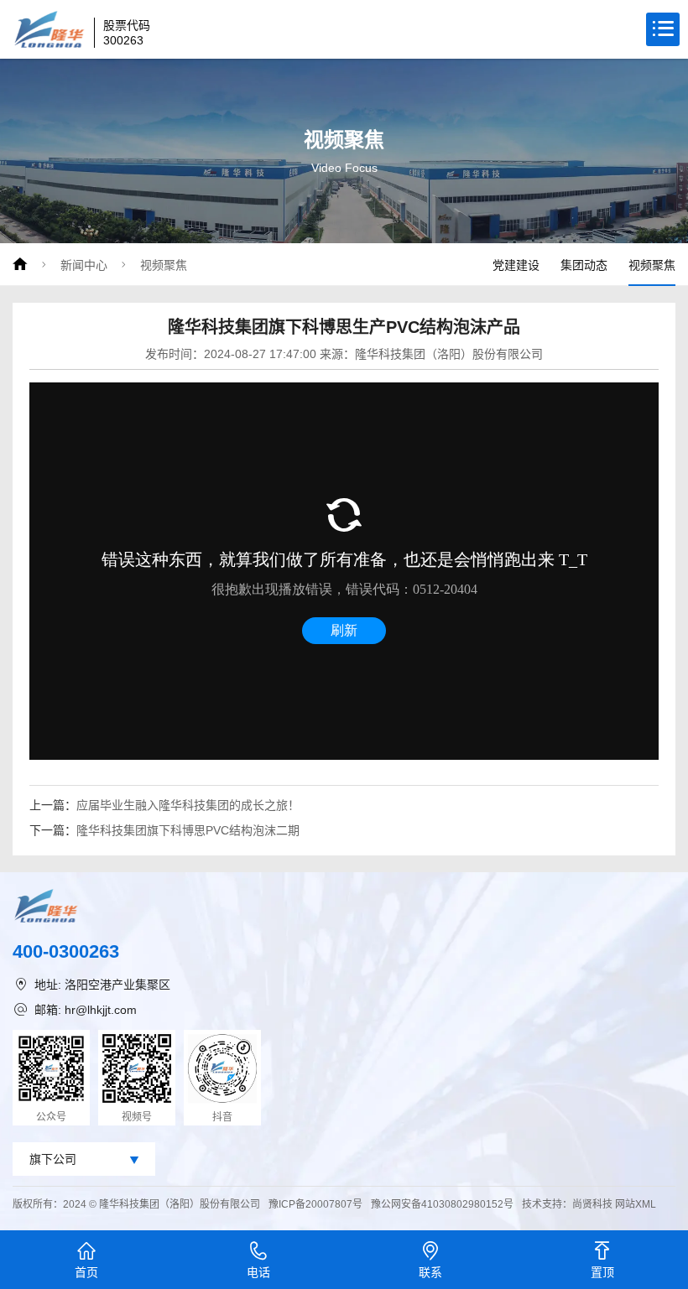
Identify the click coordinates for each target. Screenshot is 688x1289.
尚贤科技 (592, 1204)
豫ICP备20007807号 (315, 1204)
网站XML (635, 1204)
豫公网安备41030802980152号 (442, 1204)
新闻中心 (83, 265)
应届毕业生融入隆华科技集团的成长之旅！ (188, 805)
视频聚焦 (163, 265)
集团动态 (583, 265)
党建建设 (516, 265)
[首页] (20, 264)
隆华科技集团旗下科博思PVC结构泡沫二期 (188, 830)
